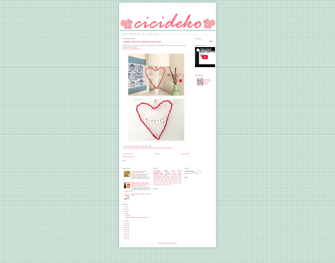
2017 (125, 220)
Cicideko (130, 147)
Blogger (160, 243)
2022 (125, 209)
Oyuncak (155, 180)
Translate (196, 173)
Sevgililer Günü (136, 147)
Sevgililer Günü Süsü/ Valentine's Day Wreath (142, 42)
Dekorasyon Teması (166, 181)
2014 (125, 227)
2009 (125, 238)
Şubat (127, 215)
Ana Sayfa (124, 34)
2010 (125, 236)
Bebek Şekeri (163, 183)
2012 (125, 231)
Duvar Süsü (164, 178)
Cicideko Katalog (153, 34)
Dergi (166, 184)
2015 (125, 225)
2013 (125, 229)
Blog (143, 34)
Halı (170, 184)
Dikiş (162, 179)
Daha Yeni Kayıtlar (127, 154)
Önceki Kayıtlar (185, 154)
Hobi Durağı (200, 78)
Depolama (161, 184)
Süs (175, 181)
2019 (125, 211)
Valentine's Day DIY (155, 147)
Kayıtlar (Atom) (130, 156)
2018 (125, 213)
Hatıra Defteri (168, 179)
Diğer (166, 175)
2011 (125, 234)
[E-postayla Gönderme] (150, 146)
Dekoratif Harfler (173, 183)
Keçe (168, 176)
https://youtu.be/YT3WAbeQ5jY (131, 49)
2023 (125, 207)
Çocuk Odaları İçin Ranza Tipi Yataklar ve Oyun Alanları (138, 172)
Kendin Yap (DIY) (135, 34)
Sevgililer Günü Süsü (145, 147)
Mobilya (175, 179)
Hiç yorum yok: (144, 146)
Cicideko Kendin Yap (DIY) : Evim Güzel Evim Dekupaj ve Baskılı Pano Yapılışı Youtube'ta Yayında (140, 184)
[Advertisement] (203, 116)
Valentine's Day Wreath (165, 147)
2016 (125, 223)
